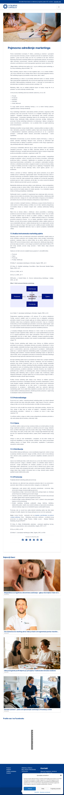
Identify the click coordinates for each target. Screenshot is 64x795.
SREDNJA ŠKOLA (27, 768)
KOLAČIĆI (36, 792)
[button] (61, 775)
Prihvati (30, 788)
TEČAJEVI (25, 771)
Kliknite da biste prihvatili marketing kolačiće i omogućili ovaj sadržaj (32, 739)
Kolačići (8, 773)
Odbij (42, 788)
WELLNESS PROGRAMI (29, 769)
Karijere (8, 769)
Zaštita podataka (11, 771)
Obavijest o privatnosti (45, 792)
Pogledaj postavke (56, 788)
